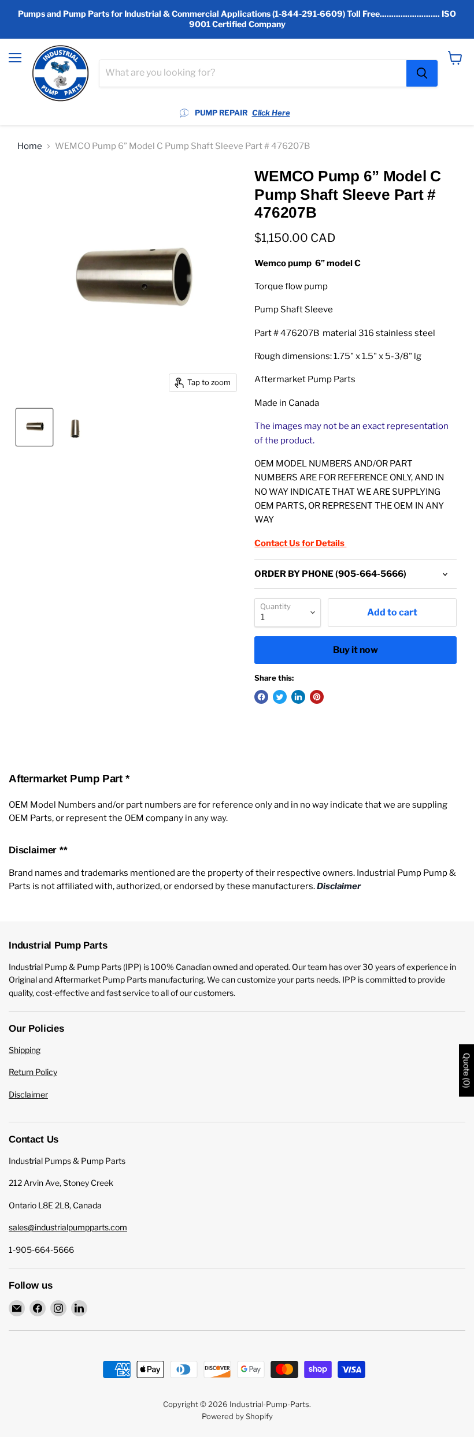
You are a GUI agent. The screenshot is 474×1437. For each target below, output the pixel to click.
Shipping (24, 1050)
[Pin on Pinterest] (317, 697)
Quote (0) (466, 1070)
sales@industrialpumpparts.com (68, 1227)
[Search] (422, 73)
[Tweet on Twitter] (280, 697)
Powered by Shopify (237, 1416)
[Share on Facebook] (261, 697)
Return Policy (33, 1072)
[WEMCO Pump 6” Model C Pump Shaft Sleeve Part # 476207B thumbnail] (34, 427)
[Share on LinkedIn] (298, 697)
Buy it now (355, 649)
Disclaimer (28, 1094)
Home (29, 146)
